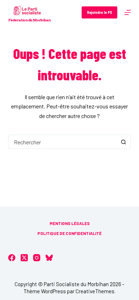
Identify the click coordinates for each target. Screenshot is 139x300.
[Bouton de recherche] (123, 142)
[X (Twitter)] (24, 257)
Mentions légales (70, 223)
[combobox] (63, 142)
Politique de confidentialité (69, 233)
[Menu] (127, 12)
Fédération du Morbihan (29, 20)
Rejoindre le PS (99, 12)
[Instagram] (36, 257)
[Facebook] (11, 257)
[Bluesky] (49, 257)
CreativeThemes (95, 291)
